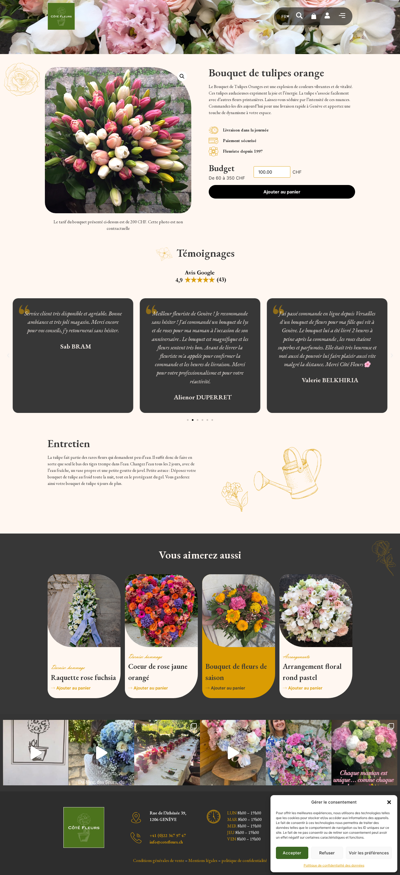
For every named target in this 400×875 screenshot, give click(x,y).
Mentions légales (202, 860)
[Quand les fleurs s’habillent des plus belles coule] (167, 753)
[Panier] (314, 16)
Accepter (292, 852)
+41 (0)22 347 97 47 (168, 835)
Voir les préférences (369, 852)
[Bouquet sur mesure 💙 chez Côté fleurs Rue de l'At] (101, 753)
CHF (297, 172)
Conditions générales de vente (158, 860)
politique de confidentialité (244, 860)
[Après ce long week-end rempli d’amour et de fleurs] (233, 753)
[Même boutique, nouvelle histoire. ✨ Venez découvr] (36, 753)
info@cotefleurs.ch (166, 842)
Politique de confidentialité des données (334, 865)
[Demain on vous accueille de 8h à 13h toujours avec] (299, 753)
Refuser (327, 852)
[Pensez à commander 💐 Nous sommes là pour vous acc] (364, 753)
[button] (389, 802)
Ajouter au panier (281, 192)
